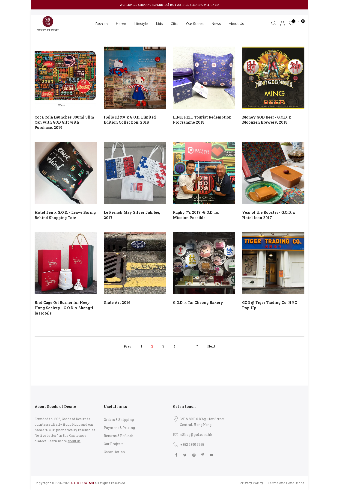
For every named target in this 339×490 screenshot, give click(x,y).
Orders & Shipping (119, 419)
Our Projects (113, 444)
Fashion (101, 24)
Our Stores (194, 24)
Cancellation (114, 452)
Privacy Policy (251, 483)
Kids (159, 24)
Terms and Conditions (286, 483)
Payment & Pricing (119, 427)
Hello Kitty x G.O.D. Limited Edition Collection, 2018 (130, 120)
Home (121, 24)
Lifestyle (141, 24)
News (216, 24)
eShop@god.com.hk (196, 434)
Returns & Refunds (119, 436)
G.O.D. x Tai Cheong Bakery (198, 302)
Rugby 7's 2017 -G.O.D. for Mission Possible (196, 215)
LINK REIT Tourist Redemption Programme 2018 (202, 120)
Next (211, 346)
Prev (127, 346)
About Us (236, 24)
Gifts (174, 24)
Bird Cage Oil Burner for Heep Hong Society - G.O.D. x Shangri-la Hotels (65, 307)
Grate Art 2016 (117, 302)
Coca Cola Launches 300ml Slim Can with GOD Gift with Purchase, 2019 (64, 122)
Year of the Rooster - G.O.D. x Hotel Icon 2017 (268, 215)
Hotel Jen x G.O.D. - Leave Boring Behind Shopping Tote (65, 215)
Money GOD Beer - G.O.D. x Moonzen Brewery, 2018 (266, 120)
